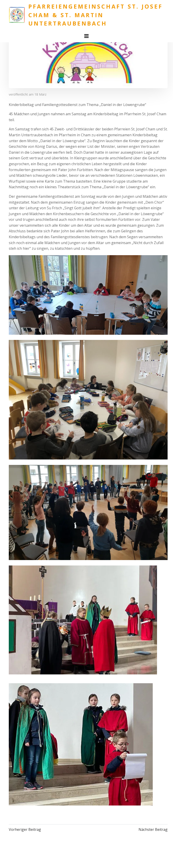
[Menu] (86, 36)
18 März (40, 94)
